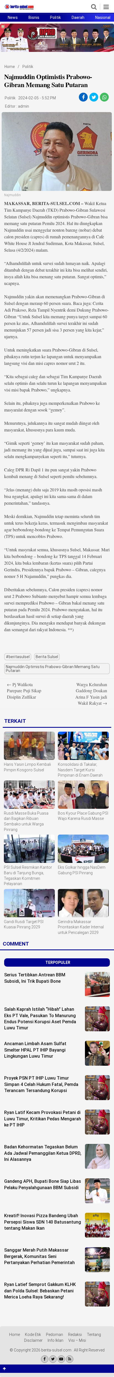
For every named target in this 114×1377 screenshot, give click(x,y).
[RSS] (69, 1359)
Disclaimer (33, 1340)
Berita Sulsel (47, 657)
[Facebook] (44, 1359)
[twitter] (94, 97)
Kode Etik (33, 1334)
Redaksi (75, 1334)
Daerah (78, 17)
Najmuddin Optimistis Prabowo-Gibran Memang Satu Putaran (53, 669)
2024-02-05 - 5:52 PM (37, 98)
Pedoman (54, 1334)
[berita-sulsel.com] (19, 9)
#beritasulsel (18, 657)
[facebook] (83, 97)
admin (23, 106)
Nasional (102, 17)
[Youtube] (61, 1359)
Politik (55, 17)
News (13, 17)
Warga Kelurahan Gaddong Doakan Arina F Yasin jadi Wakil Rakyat (91, 693)
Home (9, 66)
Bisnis (33, 17)
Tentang (94, 1334)
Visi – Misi (77, 1340)
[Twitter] (53, 1359)
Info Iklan (55, 1340)
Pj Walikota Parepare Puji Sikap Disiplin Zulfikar (24, 690)
